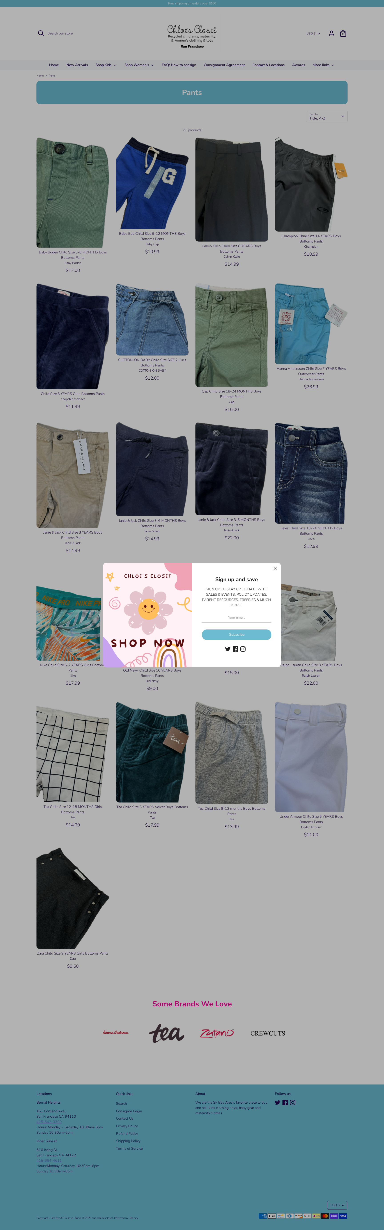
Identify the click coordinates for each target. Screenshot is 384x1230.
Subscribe (236, 634)
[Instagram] (243, 649)
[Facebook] (235, 649)
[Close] (275, 568)
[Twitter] (227, 649)
